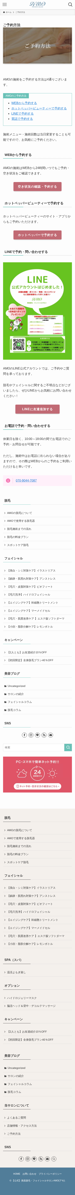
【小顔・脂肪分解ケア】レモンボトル (30, 626)
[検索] (53, 1158)
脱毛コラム (14, 709)
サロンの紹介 (16, 694)
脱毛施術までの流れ (19, 528)
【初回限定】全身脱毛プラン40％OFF (30, 660)
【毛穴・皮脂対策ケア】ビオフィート (30, 586)
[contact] (50, 735)
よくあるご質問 (16, 1117)
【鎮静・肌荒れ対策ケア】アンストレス (31, 578)
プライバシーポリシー (50, 1174)
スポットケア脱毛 (18, 545)
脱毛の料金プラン (18, 536)
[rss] (44, 735)
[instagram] (30, 735)
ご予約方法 (14, 1133)
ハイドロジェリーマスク (22, 998)
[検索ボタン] (70, 4)
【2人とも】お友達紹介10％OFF (27, 652)
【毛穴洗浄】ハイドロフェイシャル (28, 594)
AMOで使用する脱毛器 (21, 520)
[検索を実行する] (68, 747)
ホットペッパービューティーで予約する (39, 108)
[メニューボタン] (4, 4)
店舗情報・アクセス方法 (22, 1125)
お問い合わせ (29, 1174)
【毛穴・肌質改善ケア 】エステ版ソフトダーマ (35, 618)
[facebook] (24, 735)
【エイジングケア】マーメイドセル (28, 610)
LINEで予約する (22, 113)
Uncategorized (16, 685)
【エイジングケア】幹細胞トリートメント (32, 602)
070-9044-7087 (26, 480)
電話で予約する (22, 118)
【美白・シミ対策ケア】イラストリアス (31, 570)
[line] (37, 735)
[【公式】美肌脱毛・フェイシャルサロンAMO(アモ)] (37, 4)
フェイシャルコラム (20, 701)
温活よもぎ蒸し (16, 972)
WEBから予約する (24, 103)
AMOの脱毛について (19, 512)
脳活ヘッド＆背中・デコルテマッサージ (31, 1005)
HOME (16, 1174)
